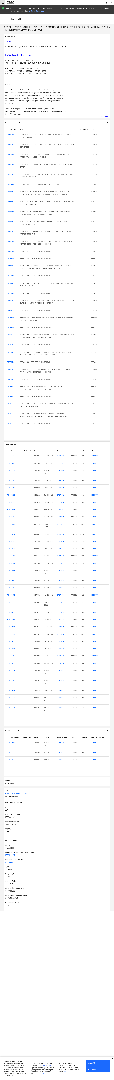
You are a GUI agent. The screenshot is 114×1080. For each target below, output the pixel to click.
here (64, 1071)
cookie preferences (47, 1065)
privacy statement (42, 1074)
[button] (112, 1058)
